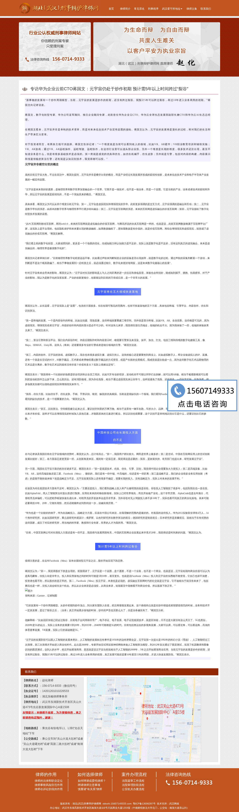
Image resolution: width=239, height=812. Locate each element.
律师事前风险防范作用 (49, 784)
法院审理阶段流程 (133, 784)
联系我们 (206, 8)
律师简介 (125, 8)
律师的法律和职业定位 (49, 780)
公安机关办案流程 (133, 789)
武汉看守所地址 (171, 8)
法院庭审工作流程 (133, 780)
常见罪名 (139, 8)
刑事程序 (153, 8)
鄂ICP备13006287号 (144, 803)
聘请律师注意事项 (89, 784)
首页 (111, 8)
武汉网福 (174, 803)
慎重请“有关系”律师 (90, 789)
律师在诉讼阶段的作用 (49, 789)
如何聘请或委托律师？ (92, 780)
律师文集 (192, 8)
